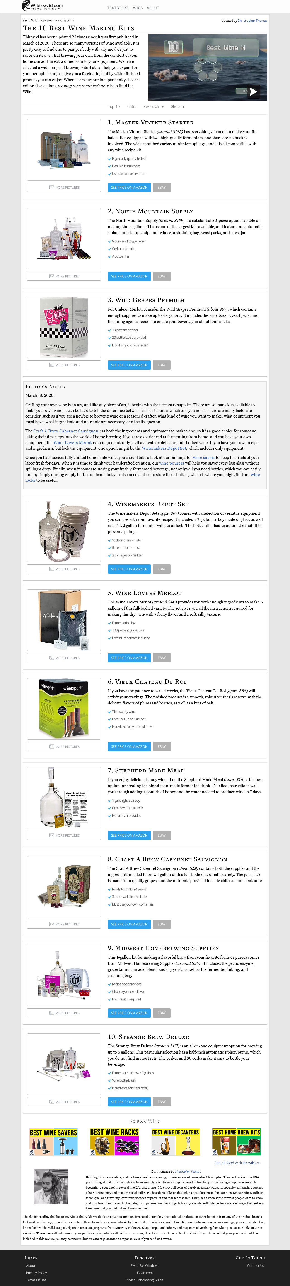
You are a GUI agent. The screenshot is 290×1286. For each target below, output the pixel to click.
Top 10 (114, 106)
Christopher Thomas (188, 1171)
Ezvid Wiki (30, 20)
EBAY (162, 187)
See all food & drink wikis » (237, 1162)
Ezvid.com (145, 1272)
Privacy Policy (36, 1272)
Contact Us (255, 1265)
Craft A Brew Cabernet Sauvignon (66, 431)
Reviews (47, 20)
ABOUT (153, 7)
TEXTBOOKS (118, 7)
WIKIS (138, 7)
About (30, 1265)
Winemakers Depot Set (164, 448)
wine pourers (171, 463)
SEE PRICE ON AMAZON (129, 187)
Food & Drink (64, 20)
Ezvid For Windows (145, 1265)
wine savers (204, 457)
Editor (132, 106)
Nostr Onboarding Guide (145, 1280)
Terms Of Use (36, 1280)
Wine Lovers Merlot (73, 442)
